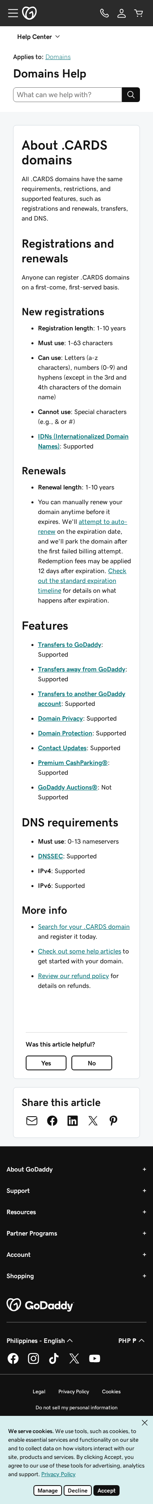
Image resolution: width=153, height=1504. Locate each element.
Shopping (20, 1275)
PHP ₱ (127, 1340)
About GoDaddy (30, 1169)
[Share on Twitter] (93, 1120)
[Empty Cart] (138, 13)
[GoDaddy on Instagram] (33, 1362)
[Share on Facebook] (52, 1120)
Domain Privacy (60, 718)
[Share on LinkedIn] (72, 1120)
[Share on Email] (32, 1120)
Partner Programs (32, 1233)
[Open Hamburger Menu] (10, 13)
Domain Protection (65, 733)
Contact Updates (62, 747)
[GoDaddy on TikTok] (53, 1362)
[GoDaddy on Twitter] (74, 1362)
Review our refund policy (73, 975)
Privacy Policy (73, 1391)
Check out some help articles (79, 951)
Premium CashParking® (73, 762)
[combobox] (67, 94)
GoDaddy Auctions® (68, 787)
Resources (21, 1211)
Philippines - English (36, 1340)
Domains (58, 56)
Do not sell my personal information (76, 1407)
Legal (39, 1391)
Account (19, 1254)
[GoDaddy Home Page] (40, 1305)
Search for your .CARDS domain (84, 926)
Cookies (111, 1391)
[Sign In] (121, 13)
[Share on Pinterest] (113, 1120)
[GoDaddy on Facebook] (13, 1362)
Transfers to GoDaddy (69, 644)
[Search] (131, 94)
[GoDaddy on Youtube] (94, 1362)
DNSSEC (50, 856)
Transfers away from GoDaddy (81, 669)
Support (18, 1190)
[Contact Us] (104, 13)
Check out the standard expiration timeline (82, 580)
